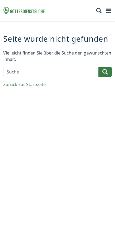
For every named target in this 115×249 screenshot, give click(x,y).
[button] (99, 10)
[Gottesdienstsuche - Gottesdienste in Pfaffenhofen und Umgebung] (24, 10)
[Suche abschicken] (105, 72)
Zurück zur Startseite (24, 84)
